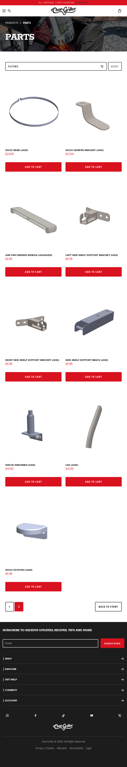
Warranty (62, 748)
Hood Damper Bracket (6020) (84, 150)
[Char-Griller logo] (63, 726)
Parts (27, 23)
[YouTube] (92, 716)
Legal (88, 748)
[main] (63, 311)
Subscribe (112, 643)
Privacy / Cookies (45, 748)
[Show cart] (120, 10)
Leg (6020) (71, 465)
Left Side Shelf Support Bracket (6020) (91, 255)
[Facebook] (35, 716)
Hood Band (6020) (16, 150)
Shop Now (82, 3)
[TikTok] (63, 716)
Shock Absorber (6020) (20, 465)
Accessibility (76, 748)
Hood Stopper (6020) (18, 570)
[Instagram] (7, 716)
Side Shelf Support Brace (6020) (86, 360)
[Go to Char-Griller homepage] (63, 10)
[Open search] (9, 11)
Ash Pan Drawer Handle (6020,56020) (28, 255)
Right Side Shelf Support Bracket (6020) (32, 360)
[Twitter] (120, 716)
